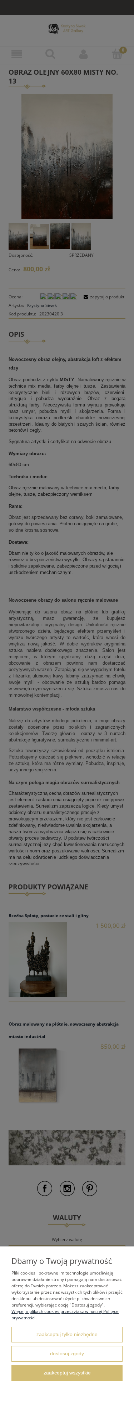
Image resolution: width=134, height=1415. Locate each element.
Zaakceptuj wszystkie (67, 1373)
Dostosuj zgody (67, 1353)
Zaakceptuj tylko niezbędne (67, 1334)
